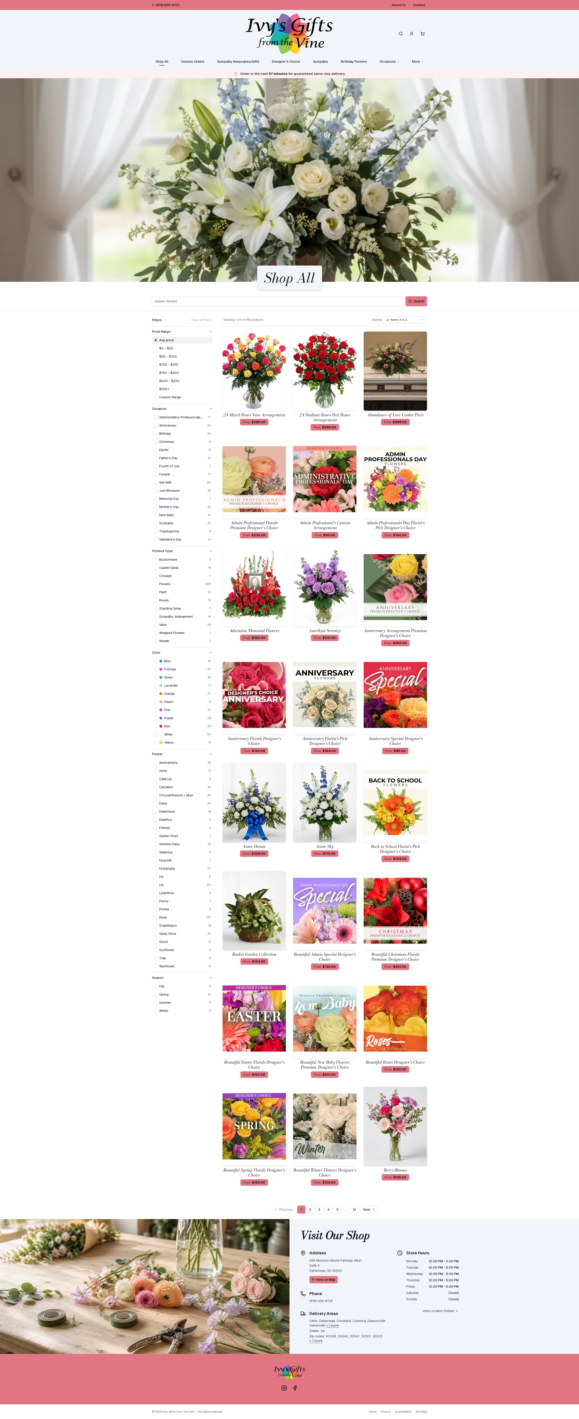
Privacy (386, 1412)
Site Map (421, 1412)
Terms (372, 1412)
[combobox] (405, 319)
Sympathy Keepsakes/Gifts (238, 61)
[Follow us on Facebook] (295, 1388)
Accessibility (403, 1412)
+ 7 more (316, 1341)
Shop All (162, 61)
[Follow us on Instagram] (284, 1388)
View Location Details (438, 1311)
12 (354, 1210)
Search (419, 301)
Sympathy (320, 61)
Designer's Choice (286, 61)
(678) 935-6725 (167, 5)
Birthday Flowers (354, 61)
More (416, 61)
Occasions (388, 61)
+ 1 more (332, 1325)
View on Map (325, 1280)
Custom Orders (192, 61)
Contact (419, 5)
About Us (399, 5)
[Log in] (411, 33)
